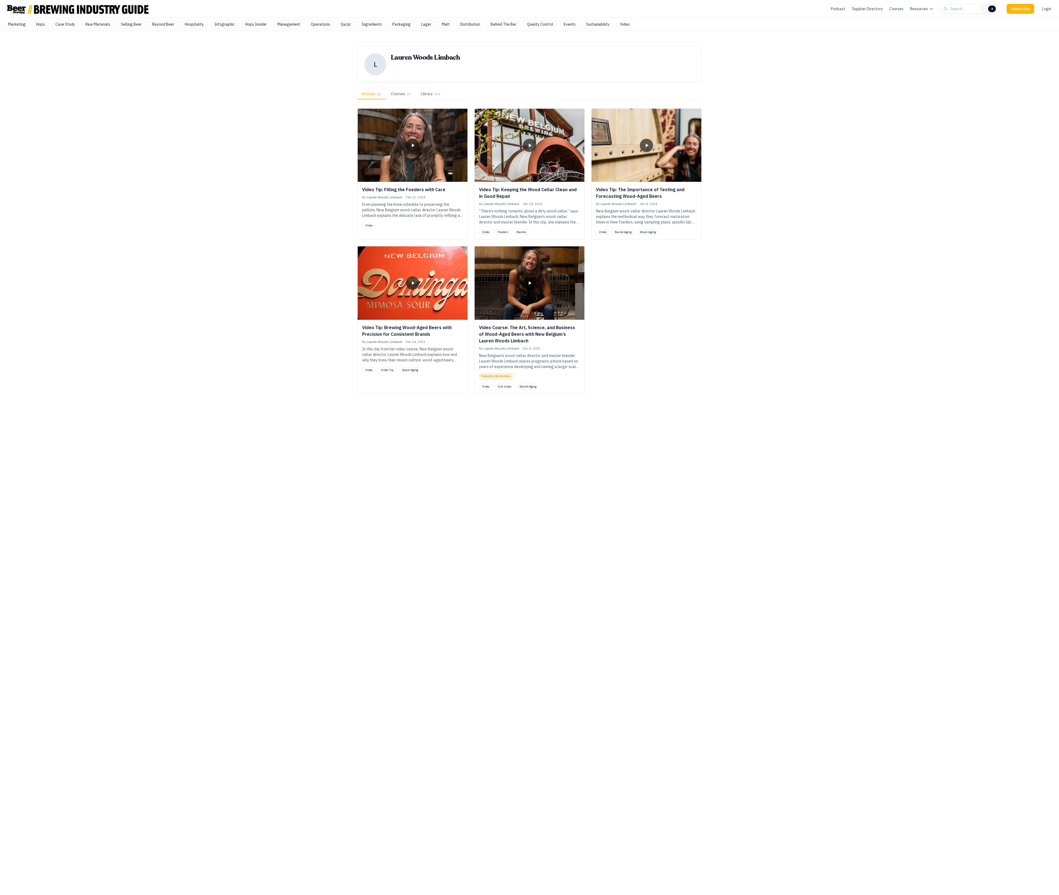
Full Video (504, 386)
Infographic (224, 24)
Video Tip (387, 370)
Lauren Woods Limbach (384, 197)
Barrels (521, 232)
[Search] (992, 9)
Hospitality (194, 24)
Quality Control (540, 24)
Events (570, 24)
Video (625, 24)
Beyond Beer (163, 24)
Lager (426, 24)
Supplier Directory (867, 8)
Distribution (470, 24)
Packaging (401, 24)
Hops (40, 24)
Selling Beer (131, 24)
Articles (371, 93)
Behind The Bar (504, 24)
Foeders (503, 232)
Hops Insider (256, 24)
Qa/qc (346, 24)
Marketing (17, 24)
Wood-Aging (648, 232)
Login (1046, 8)
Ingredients (372, 24)
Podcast (838, 8)
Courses (896, 8)
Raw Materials (97, 24)
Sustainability (597, 24)
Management (288, 24)
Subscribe (1020, 8)
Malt (446, 24)
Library (430, 93)
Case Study (65, 24)
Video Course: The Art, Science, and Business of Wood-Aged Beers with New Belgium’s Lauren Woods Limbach (527, 334)
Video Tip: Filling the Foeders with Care (403, 189)
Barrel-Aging (623, 232)
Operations (320, 24)
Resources (919, 8)
